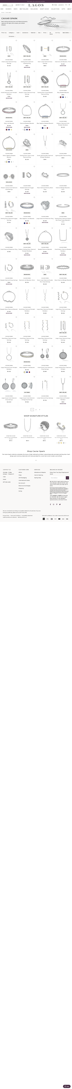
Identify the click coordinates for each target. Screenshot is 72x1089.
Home (2, 12)
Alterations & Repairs (40, 472)
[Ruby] (61, 97)
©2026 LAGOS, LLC (22, 517)
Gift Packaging (23, 477)
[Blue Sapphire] (63, 97)
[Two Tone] (59, 443)
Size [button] (39, 32)
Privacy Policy (6, 515)
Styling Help (37, 477)
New (1, 9)
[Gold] (61, 443)
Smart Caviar (44, 9)
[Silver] (64, 443)
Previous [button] (58, 97)
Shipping (21, 488)
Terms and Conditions (15, 515)
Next (40, 409)
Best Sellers (24, 9)
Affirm (20, 472)
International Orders (24, 480)
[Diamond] (65, 97)
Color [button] (18, 32)
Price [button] (44, 32)
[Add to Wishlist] (16, 41)
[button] (27, 67)
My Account (22, 483)
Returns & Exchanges (24, 485)
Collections (55, 9)
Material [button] (33, 32)
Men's (15, 9)
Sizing (20, 491)
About (69, 9)
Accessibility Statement (27, 515)
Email (4, 479)
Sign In (62, 4)
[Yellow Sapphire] (11, 130)
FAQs (20, 475)
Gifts (63, 9)
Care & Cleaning (38, 475)
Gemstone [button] (25, 32)
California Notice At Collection (10, 517)
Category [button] (11, 32)
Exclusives (34, 9)
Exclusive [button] (11, 36)
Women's (8, 9)
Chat (4, 476)
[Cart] (68, 5)
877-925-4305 (6, 482)
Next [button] (67, 97)
